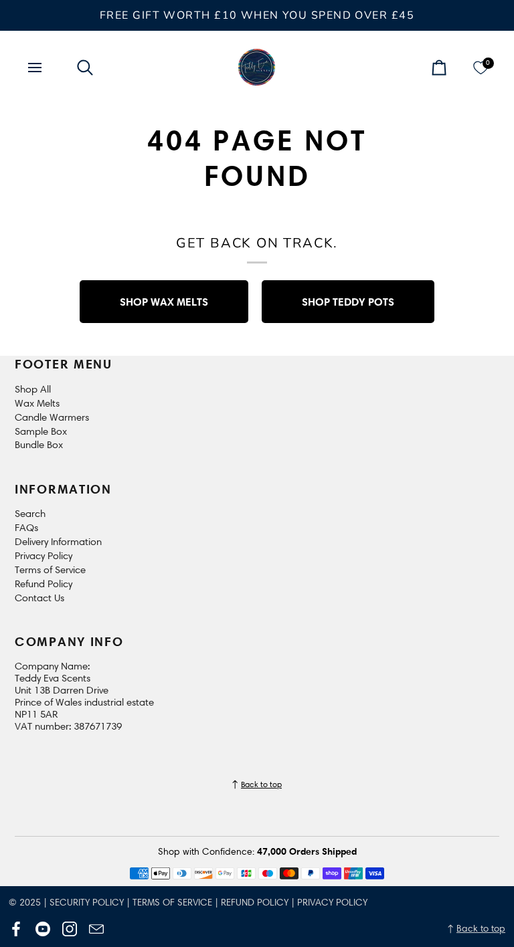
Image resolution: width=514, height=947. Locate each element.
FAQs (26, 528)
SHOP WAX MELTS (164, 301)
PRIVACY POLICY (332, 902)
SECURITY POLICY (87, 902)
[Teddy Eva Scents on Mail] (96, 929)
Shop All (33, 389)
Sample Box (41, 431)
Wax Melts (37, 403)
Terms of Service (50, 570)
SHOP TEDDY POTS (348, 301)
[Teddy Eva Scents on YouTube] (42, 929)
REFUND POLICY (254, 902)
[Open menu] (47, 67)
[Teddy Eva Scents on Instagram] (69, 929)
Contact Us (39, 598)
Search (30, 514)
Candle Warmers (52, 417)
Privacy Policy (43, 556)
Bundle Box (39, 445)
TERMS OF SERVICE (172, 902)
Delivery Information (58, 542)
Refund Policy (43, 584)
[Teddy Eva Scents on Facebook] (16, 929)
